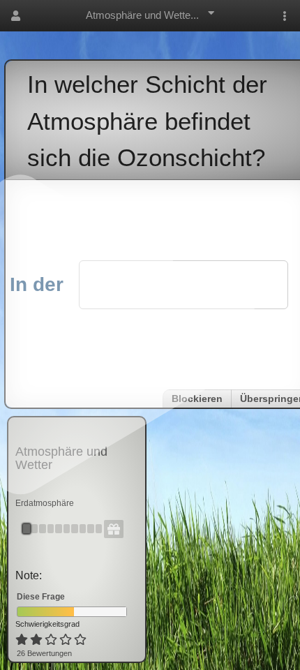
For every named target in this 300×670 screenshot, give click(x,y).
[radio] (21, 640)
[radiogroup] (52, 640)
